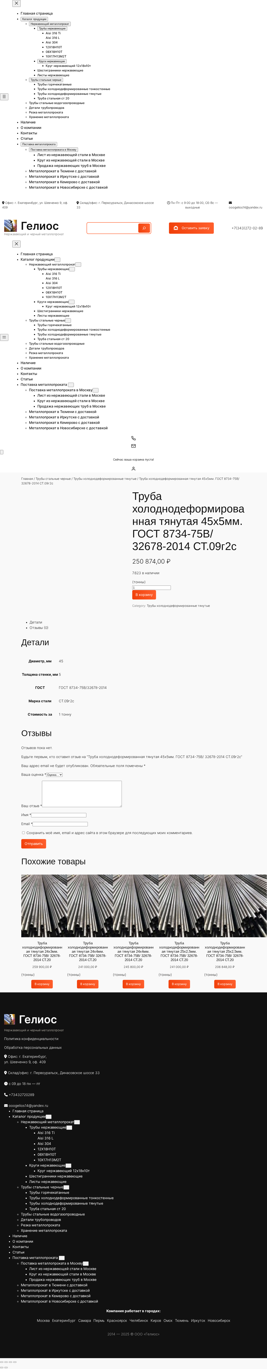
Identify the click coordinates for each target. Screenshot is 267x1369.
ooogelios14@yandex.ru (245, 207)
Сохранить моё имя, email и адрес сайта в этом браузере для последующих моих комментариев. (109, 833)
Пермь (99, 1320)
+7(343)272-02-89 (247, 228)
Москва (43, 1320)
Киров (156, 1320)
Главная (27, 478)
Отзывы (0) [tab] (39, 628)
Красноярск (117, 1320)
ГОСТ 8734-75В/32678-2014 (83, 688)
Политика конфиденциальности (31, 1039)
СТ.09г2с (66, 701)
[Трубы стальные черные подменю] (68, 320)
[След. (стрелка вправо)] (6, 1367)
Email (27, 824)
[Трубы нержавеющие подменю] (72, 269)
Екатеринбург (64, 1320)
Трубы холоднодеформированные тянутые (104, 478)
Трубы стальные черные (53, 478)
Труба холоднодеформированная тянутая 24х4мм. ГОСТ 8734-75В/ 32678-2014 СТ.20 (88, 951)
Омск (168, 1320)
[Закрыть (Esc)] (14, 1362)
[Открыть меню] (4, 96)
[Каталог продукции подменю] (57, 260)
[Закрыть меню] (16, 3)
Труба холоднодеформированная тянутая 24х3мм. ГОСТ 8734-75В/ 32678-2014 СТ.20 (42, 951)
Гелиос (40, 225)
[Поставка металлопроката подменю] (71, 385)
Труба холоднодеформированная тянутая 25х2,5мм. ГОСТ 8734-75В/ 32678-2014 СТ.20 (179, 951)
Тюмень (182, 1320)
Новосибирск (219, 1320)
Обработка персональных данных (33, 1047)
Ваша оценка (33, 774)
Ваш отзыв (31, 806)
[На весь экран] (6, 1362)
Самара (84, 1320)
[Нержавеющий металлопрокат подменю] (78, 264)
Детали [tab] (36, 622)
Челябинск (139, 1320)
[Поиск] (144, 228)
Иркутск (198, 1320)
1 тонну (65, 714)
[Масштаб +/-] (1, 1362)
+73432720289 (21, 1095)
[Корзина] (1, 452)
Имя (26, 815)
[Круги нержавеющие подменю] (71, 302)
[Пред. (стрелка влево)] (1, 1367)
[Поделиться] (10, 1362)
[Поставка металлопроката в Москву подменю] (95, 390)
